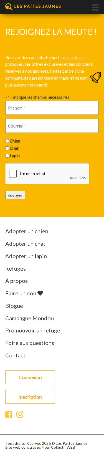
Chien (15, 140)
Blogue (14, 305)
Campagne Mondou (29, 318)
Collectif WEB (63, 447)
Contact (15, 355)
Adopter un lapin (26, 256)
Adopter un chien (26, 231)
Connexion (30, 377)
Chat (14, 148)
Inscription (30, 397)
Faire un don (21, 293)
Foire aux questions (29, 342)
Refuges (15, 268)
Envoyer (15, 195)
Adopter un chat (25, 243)
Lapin (15, 155)
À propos (16, 280)
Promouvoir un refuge (32, 330)
